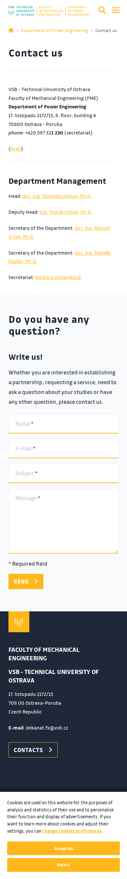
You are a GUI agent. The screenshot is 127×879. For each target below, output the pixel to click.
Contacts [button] (28, 749)
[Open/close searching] (102, 11)
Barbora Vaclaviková (58, 277)
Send (21, 581)
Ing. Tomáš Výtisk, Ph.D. (66, 212)
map (16, 148)
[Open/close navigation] (115, 10)
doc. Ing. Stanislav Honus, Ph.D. (57, 196)
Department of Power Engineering (54, 30)
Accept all (63, 848)
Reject (63, 864)
